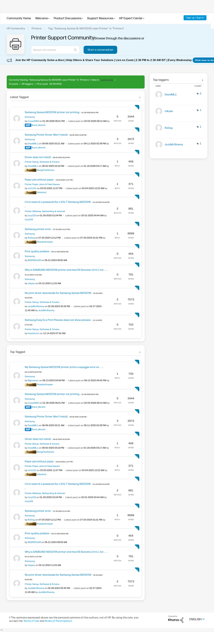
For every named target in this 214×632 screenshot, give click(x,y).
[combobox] (55, 50)
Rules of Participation (58, 620)
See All (76, 96)
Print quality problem (47, 251)
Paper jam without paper (49, 179)
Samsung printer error (48, 229)
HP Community (16, 28)
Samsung (30, 117)
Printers (37, 28)
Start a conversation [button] (100, 49)
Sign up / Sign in (195, 17)
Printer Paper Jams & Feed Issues (42, 184)
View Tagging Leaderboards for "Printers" (178, 78)
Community (107, 79)
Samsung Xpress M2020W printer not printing (62, 112)
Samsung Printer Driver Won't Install (56, 134)
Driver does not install (47, 157)
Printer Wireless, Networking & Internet (45, 211)
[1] (212, 25)
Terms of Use (31, 620)
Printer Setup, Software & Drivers (42, 161)
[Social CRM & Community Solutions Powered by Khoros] (175, 619)
